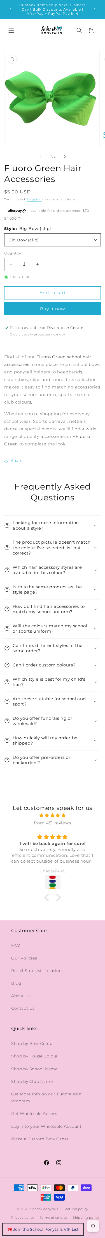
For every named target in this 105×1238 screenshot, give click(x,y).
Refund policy (76, 1209)
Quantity (12, 253)
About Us (21, 995)
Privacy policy (22, 1218)
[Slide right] (65, 156)
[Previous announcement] (10, 9)
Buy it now (52, 308)
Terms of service (53, 1218)
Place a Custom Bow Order (40, 1138)
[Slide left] (40, 156)
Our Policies (24, 958)
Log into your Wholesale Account (46, 1126)
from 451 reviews (52, 823)
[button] (11, 30)
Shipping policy (86, 1218)
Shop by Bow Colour (32, 1043)
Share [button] (17, 460)
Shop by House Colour (34, 1056)
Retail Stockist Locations (37, 970)
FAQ (15, 945)
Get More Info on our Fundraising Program (46, 1097)
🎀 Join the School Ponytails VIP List (43, 1229)
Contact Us (23, 1008)
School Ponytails (44, 1209)
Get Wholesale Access (34, 1113)
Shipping (34, 199)
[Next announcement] (94, 9)
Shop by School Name (34, 1068)
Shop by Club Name (32, 1081)
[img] (52, 815)
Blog (16, 983)
